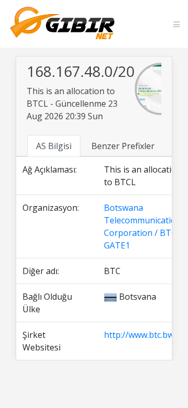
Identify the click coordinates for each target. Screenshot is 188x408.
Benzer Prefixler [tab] (123, 146)
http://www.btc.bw (139, 335)
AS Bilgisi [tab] (54, 146)
